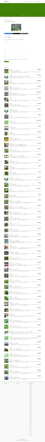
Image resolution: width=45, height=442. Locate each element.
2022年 (10, 116)
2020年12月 (30, 411)
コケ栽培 (39, 171)
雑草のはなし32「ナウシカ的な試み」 (15, 201)
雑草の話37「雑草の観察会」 (13, 110)
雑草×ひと (30, 432)
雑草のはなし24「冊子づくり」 (14, 246)
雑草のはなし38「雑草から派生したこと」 (15, 104)
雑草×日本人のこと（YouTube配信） (14, 70)
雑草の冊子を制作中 (12, 314)
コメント (5, 41)
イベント (39, 330)
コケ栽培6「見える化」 (12, 127)
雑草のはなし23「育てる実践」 (14, 252)
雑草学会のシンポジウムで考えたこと (15, 87)
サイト (5, 56)
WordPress (19, 440)
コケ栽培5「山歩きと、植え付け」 (14, 161)
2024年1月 (30, 390)
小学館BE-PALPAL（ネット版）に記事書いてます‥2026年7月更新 (19, 76)
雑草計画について (38, 80)
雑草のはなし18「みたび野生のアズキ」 (15, 280)
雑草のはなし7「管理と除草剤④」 (14, 360)
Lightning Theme (22, 440)
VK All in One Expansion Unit (26, 440)
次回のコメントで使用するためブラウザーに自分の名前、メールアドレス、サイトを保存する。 (16, 59)
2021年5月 (30, 404)
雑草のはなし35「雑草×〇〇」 (14, 150)
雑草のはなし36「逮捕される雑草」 (14, 138)
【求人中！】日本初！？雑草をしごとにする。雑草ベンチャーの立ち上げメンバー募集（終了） (23, 337)
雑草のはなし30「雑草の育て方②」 (14, 212)
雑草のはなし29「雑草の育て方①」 (14, 218)
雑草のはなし (39, 69)
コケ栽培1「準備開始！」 (13, 195)
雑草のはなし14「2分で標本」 (13, 303)
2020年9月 (30, 412)
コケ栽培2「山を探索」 (12, 184)
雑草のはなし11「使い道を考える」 (14, 326)
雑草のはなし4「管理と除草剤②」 (14, 377)
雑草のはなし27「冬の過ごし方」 (14, 229)
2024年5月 (30, 387)
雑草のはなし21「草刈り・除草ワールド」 (15, 263)
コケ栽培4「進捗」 (12, 167)
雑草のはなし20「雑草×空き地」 (14, 269)
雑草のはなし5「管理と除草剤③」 (14, 371)
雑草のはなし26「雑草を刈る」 (14, 235)
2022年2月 (30, 394)
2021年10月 (30, 397)
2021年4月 (30, 405)
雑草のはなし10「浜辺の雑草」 (14, 343)
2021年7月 (30, 401)
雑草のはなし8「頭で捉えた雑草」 (14, 354)
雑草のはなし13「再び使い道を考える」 (15, 309)
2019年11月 (30, 422)
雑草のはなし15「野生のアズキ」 (14, 297)
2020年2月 (30, 419)
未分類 (30, 431)
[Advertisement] (22, 9)
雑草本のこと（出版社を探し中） (14, 93)
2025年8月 (30, 384)
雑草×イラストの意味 (12, 121)
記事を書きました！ (12, 133)
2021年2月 (30, 408)
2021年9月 (30, 398)
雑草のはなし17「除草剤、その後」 (14, 286)
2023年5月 (30, 391)
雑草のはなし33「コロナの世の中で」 (15, 178)
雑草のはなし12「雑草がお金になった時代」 (16, 320)
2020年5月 (30, 415)
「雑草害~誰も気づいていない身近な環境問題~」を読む (17, 144)
